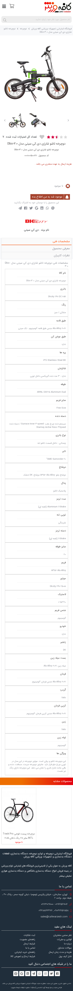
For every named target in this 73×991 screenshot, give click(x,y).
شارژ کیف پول (65, 956)
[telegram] (33, 973)
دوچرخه (23, 28)
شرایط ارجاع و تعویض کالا (22, 956)
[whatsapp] (39, 973)
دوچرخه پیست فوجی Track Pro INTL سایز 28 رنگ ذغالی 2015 (19, 836)
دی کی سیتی (31, 230)
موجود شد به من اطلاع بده (47, 197)
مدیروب (13, 987)
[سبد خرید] (11, 6)
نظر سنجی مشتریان (62, 935)
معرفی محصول (61, 248)
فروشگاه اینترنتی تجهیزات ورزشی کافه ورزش (51, 28)
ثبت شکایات (29, 935)
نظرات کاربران (62, 255)
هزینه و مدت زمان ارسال (60, 952)
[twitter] (51, 973)
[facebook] (57, 973)
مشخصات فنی (61, 241)
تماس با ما (30, 948)
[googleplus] (21, 973)
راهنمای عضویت (27, 939)
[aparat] (15, 973)
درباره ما (68, 943)
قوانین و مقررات (64, 939)
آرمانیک (33, 987)
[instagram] (45, 973)
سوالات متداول (65, 948)
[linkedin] (27, 973)
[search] (4, 19)
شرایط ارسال (29, 943)
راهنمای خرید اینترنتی (25, 952)
